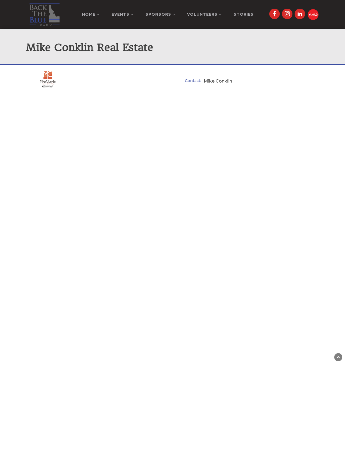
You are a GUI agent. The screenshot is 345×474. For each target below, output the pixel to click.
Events (120, 14)
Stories (244, 14)
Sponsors (158, 14)
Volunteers (202, 14)
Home (88, 14)
